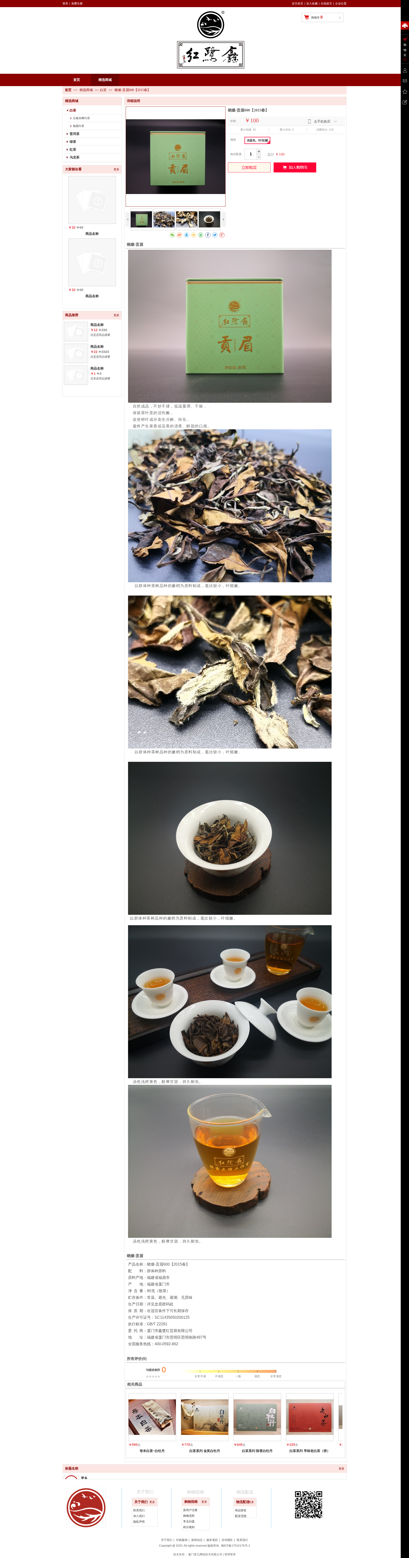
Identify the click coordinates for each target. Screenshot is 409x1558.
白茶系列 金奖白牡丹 (204, 1451)
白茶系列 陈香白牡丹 (257, 1451)
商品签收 (240, 1510)
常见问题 (189, 1521)
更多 (341, 1468)
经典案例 (181, 1540)
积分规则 (189, 1527)
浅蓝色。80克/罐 (257, 140)
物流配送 (242, 1502)
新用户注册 (190, 1510)
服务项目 (212, 1540)
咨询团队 (227, 1540)
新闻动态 (197, 1540)
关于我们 (141, 1502)
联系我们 (139, 1510)
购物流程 (189, 1515)
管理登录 (230, 1554)
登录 (65, 3)
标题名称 (71, 1468)
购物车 (317, 17)
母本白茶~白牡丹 (152, 1451)
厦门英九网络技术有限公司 (205, 1554)
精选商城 (87, 90)
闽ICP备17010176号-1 (235, 1545)
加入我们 (139, 1516)
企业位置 (341, 3)
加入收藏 (312, 3)
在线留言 (326, 3)
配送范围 (240, 1516)
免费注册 (77, 3)
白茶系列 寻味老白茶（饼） (309, 1451)
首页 (68, 90)
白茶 (103, 90)
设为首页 (297, 3)
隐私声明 (139, 1521)
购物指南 (191, 1501)
